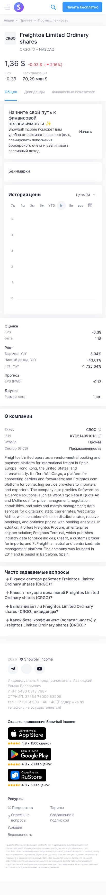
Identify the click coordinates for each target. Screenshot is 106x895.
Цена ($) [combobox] (83, 195)
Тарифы (57, 807)
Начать (85, 131)
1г (61, 205)
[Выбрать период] (90, 205)
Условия (15, 827)
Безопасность (20, 834)
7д (13, 205)
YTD (51, 205)
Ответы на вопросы (20, 817)
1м (23, 205)
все (80, 205)
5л (71, 205)
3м (32, 205)
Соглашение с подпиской (62, 817)
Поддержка (22, 807)
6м (42, 205)
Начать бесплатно (82, 7)
